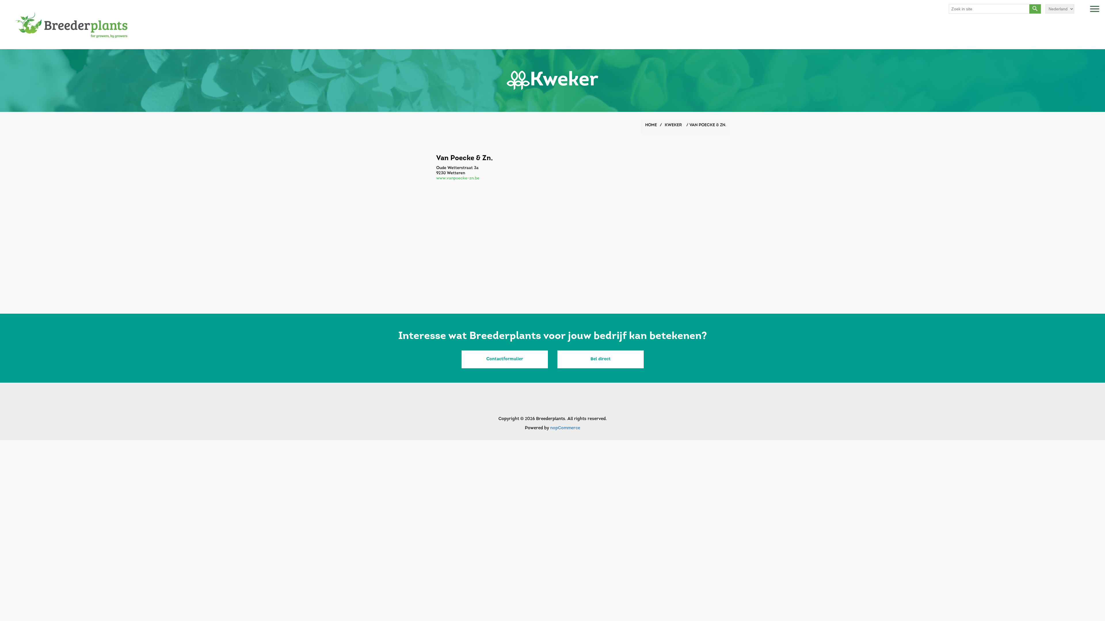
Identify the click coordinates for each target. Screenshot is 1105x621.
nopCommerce (565, 428)
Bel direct (600, 359)
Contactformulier (504, 359)
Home (651, 125)
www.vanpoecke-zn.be (457, 178)
